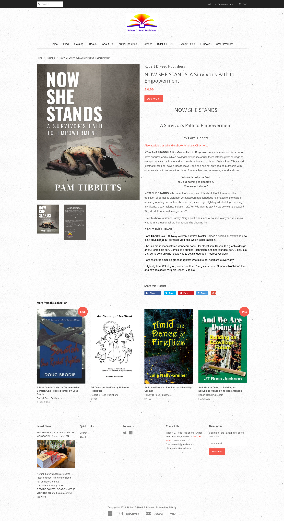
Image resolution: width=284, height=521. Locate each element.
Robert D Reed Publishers (140, 507)
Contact (147, 44)
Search (83, 432)
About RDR (188, 44)
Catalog (78, 44)
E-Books (205, 44)
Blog (66, 44)
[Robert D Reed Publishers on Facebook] (131, 433)
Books (92, 44)
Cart (245, 4)
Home (54, 44)
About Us (107, 44)
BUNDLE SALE (166, 44)
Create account (226, 4)
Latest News (44, 426)
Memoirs (51, 57)
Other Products (224, 44)
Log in (209, 4)
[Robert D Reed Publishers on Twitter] (125, 433)
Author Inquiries (127, 44)
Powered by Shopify (166, 507)
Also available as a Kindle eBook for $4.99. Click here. (176, 145)
